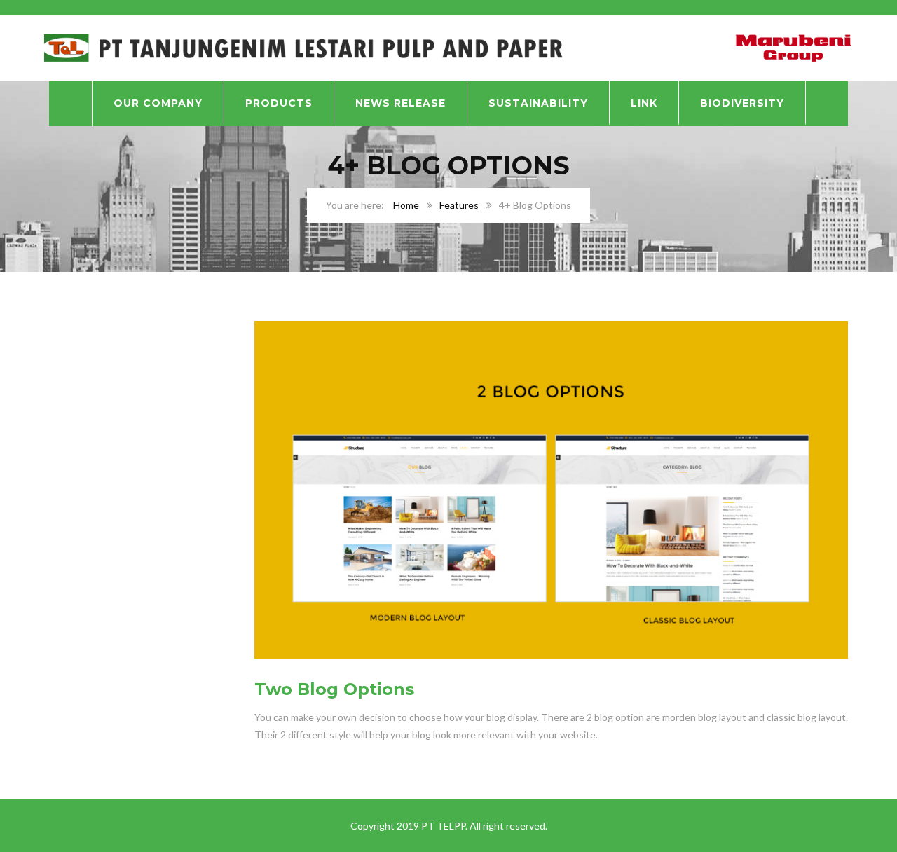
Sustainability (538, 103)
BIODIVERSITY (742, 103)
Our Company (158, 103)
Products (279, 103)
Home (406, 205)
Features (459, 205)
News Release (400, 103)
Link (644, 103)
